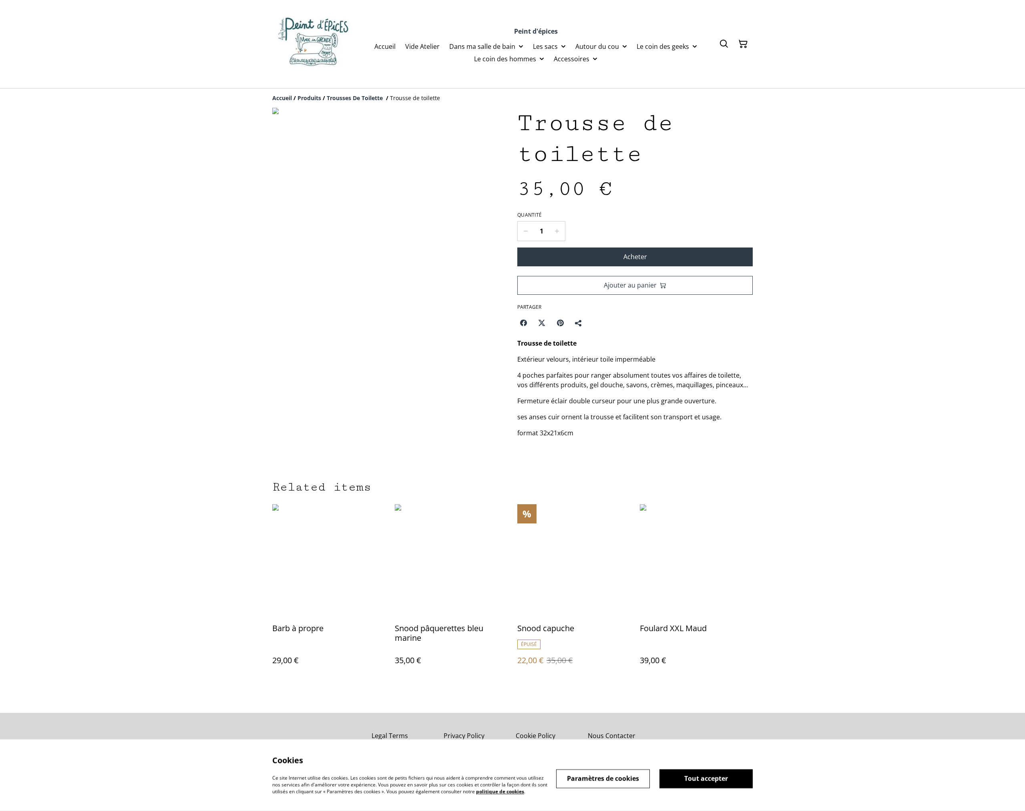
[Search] (724, 44)
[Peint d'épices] (314, 44)
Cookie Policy (535, 735)
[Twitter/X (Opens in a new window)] (542, 323)
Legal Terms (390, 735)
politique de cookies (500, 791)
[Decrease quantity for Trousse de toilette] (525, 231)
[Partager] (579, 323)
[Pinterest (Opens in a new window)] (560, 323)
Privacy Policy (464, 735)
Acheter (635, 256)
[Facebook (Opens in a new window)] (523, 323)
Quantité (529, 215)
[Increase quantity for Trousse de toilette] (557, 231)
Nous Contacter (611, 735)
